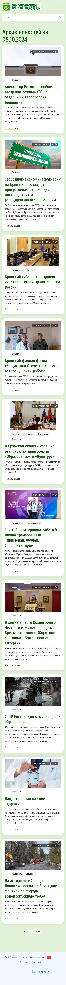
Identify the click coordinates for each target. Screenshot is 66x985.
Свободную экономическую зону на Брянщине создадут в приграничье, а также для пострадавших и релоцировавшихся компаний (33, 189)
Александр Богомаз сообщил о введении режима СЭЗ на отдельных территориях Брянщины (31, 94)
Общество (16, 80)
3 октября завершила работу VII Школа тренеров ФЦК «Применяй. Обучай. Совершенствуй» (32, 537)
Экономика (16, 172)
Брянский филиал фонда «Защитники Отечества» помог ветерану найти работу (31, 365)
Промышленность (33, 523)
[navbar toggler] (61, 7)
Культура (16, 434)
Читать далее (12, 128)
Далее (38, 931)
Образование (42, 434)
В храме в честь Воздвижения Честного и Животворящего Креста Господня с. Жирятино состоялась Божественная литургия (30, 632)
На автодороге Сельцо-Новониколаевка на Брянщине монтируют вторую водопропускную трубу (31, 888)
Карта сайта (38, 962)
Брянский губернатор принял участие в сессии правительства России (32, 282)
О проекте (25, 962)
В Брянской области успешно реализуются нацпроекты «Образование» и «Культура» (30, 451)
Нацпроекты (17, 270)
